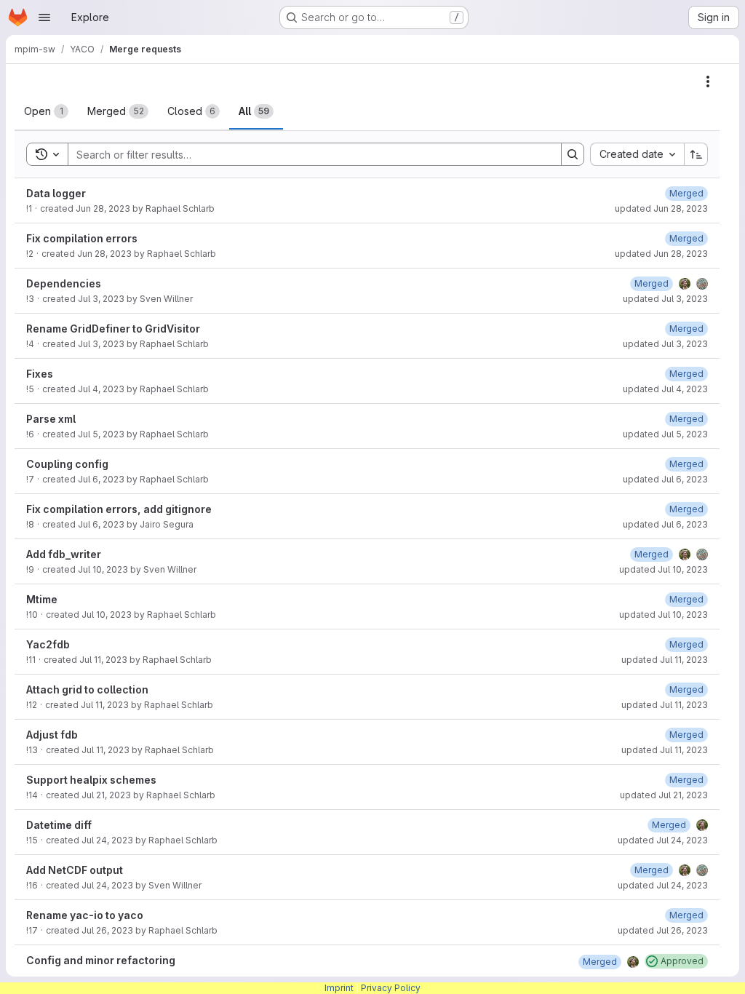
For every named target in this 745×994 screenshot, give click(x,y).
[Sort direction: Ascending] (696, 154)
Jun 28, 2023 (103, 208)
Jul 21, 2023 (106, 795)
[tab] (46, 111)
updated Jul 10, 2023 (663, 569)
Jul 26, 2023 (107, 930)
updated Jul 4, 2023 (665, 388)
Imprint (339, 987)
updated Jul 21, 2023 (664, 795)
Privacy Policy (391, 987)
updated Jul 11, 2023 (664, 659)
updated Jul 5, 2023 (665, 434)
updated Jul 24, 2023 (663, 840)
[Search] (572, 154)
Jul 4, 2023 (101, 388)
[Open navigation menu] (44, 17)
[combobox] (637, 154)
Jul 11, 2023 (103, 659)
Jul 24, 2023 (107, 840)
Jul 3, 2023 (101, 298)
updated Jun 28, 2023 (661, 208)
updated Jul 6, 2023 (665, 479)
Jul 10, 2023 (103, 569)
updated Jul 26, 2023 (663, 930)
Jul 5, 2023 (101, 434)
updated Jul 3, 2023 (665, 298)
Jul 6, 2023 (101, 479)
